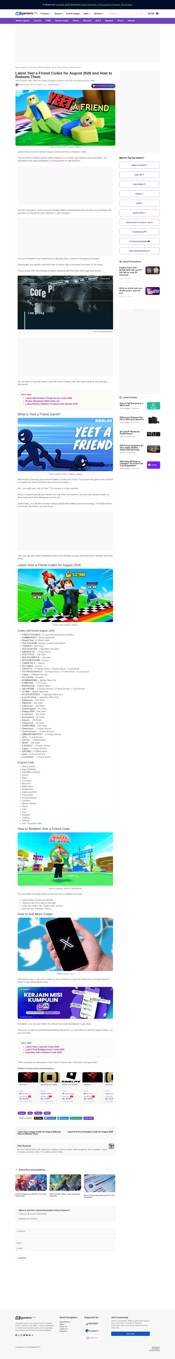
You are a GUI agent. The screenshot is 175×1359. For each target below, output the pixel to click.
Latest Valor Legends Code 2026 (42, 1047)
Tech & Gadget (73, 13)
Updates (98, 13)
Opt (30, 1113)
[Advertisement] (87, 44)
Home (17, 67)
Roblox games (40, 158)
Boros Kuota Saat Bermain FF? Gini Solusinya (99, 1196)
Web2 (47, 1113)
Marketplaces (65, 1322)
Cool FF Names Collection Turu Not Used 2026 (30, 1195)
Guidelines (156, 1347)
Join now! (130, 1334)
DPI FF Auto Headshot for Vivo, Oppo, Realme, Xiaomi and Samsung (131, 448)
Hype (86, 13)
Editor (62, 1324)
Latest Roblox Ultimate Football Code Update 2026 (51, 404)
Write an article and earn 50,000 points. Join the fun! (130, 290)
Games (45, 13)
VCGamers (34, 1347)
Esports (58, 13)
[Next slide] (111, 1169)
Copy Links (88, 1118)
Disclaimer (156, 1349)
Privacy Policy (154, 1350)
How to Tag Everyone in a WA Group (131, 404)
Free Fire (123, 436)
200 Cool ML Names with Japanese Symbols (65, 1195)
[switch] (157, 13)
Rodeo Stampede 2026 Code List (42, 401)
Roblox (56, 85)
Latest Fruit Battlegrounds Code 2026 (44, 1049)
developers (73, 1024)
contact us (64, 1329)
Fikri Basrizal (24, 85)
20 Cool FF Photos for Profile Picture (130, 433)
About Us (63, 1326)
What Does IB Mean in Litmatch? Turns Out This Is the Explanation (131, 463)
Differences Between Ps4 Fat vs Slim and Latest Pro (132, 418)
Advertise (63, 1331)
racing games (58, 161)
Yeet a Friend (106, 479)
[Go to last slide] (107, 1169)
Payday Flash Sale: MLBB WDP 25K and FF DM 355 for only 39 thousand (130, 271)
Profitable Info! (87, 5)
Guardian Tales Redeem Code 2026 (43, 1052)
